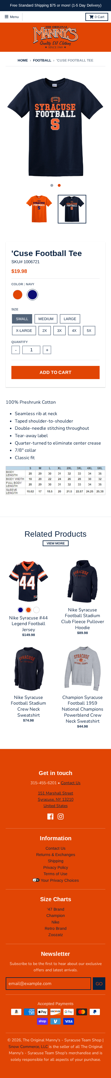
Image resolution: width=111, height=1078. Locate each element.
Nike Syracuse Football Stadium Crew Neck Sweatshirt (28, 706)
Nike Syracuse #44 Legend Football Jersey (28, 624)
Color (22, 284)
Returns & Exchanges (55, 854)
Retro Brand (56, 928)
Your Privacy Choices (59, 880)
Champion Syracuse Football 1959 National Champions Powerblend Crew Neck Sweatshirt (82, 709)
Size (14, 309)
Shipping (55, 861)
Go (99, 983)
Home (23, 60)
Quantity (19, 342)
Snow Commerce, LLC (28, 1046)
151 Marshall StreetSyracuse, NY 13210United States (55, 799)
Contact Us (71, 783)
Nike (55, 922)
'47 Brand (55, 909)
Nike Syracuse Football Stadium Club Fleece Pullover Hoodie (82, 619)
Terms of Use (55, 873)
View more (56, 543)
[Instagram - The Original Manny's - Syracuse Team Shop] (60, 816)
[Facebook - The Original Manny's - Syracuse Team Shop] (50, 816)
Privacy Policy (55, 867)
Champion (55, 915)
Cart (99, 17)
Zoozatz (55, 934)
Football (42, 60)
